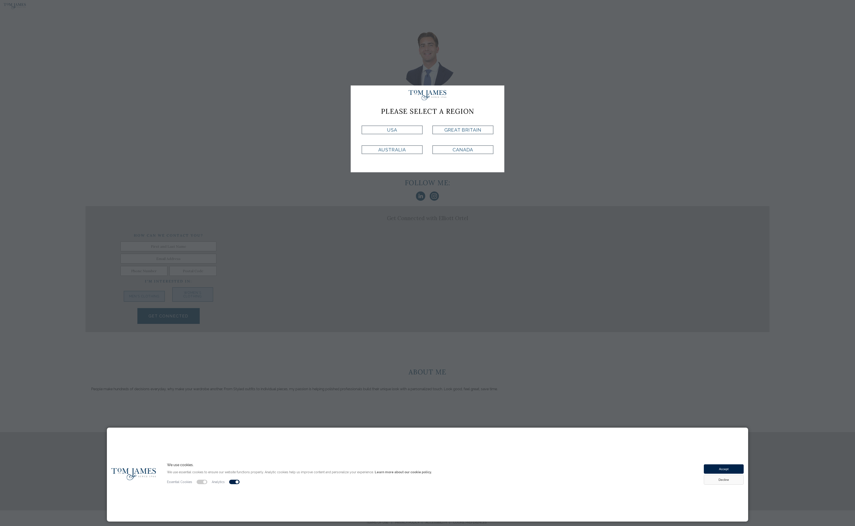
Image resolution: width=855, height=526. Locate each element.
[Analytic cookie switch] (234, 482)
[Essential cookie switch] (202, 482)
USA (392, 130)
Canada (463, 149)
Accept (724, 469)
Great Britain (462, 130)
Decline (724, 479)
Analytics (218, 482)
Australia (392, 149)
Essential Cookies (179, 482)
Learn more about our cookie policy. (403, 472)
